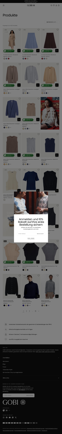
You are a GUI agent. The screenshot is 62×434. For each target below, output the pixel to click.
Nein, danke (31, 238)
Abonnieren (40, 233)
